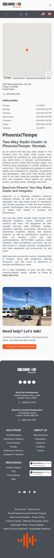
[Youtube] (24, 492)
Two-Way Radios (13, 435)
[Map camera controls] (47, 73)
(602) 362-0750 (13, 94)
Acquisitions (40, 439)
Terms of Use (20, 509)
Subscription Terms (19, 525)
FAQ (14, 471)
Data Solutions (13, 443)
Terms (49, 78)
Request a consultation (21, 347)
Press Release (13, 475)
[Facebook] (29, 492)
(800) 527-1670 (21, 14)
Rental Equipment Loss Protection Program (27, 513)
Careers (40, 451)
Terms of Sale (34, 509)
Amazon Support (13, 467)
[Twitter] (34, 492)
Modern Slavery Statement (15, 529)
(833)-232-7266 (29, 420)
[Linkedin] (19, 492)
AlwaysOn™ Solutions (14, 454)
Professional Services (13, 451)
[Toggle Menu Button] (50, 5)
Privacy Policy (38, 517)
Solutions (13, 430)
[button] (27, 50)
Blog (13, 479)
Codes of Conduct (14, 521)
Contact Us (40, 443)
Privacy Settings (36, 525)
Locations (26, 14)
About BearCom (40, 435)
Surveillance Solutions (14, 439)
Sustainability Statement (39, 529)
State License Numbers (20, 517)
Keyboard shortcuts (19, 78)
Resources (13, 462)
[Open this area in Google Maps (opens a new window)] (7, 77)
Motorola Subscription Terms (35, 521)
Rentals (13, 447)
